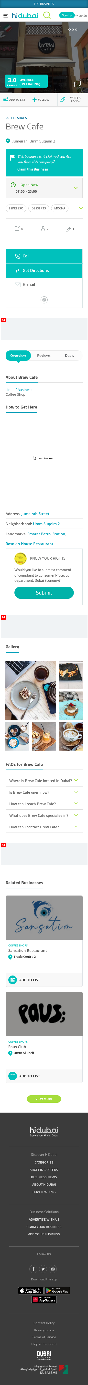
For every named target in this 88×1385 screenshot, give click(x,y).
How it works (44, 1192)
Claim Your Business (44, 1227)
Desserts (39, 208)
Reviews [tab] (44, 355)
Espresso (16, 208)
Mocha (59, 208)
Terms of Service (44, 1337)
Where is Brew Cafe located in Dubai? (40, 780)
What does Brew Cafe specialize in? (38, 815)
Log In (83, 15)
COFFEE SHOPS (18, 945)
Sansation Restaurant (27, 950)
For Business (44, 4)
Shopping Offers (44, 1169)
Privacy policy (44, 1330)
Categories (44, 1162)
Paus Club (17, 1046)
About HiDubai (44, 1184)
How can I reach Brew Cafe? (32, 803)
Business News (44, 1177)
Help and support (44, 1344)
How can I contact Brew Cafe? (34, 827)
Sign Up (67, 15)
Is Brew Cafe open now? (29, 792)
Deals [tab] (69, 355)
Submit (44, 592)
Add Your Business (44, 1234)
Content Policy (44, 1323)
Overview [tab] (18, 355)
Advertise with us (44, 1219)
